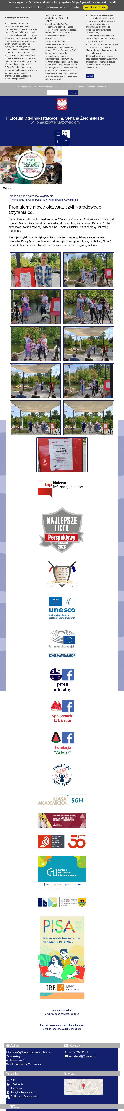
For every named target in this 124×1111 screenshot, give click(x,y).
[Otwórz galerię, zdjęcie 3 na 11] (35, 307)
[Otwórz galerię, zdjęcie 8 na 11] (89, 381)
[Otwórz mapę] (83, 1086)
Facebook (16, 1088)
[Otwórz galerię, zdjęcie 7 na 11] (35, 381)
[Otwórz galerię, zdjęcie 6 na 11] (89, 344)
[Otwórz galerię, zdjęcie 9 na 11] (35, 418)
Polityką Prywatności (82, 2)
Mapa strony (39, 87)
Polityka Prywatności (22, 1092)
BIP (12, 1080)
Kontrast (80, 87)
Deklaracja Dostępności (24, 1096)
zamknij (90, 76)
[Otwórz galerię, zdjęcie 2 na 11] (89, 270)
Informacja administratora (96, 87)
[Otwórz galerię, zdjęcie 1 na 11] (35, 270)
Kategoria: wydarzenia (40, 196)
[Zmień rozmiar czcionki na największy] (70, 86)
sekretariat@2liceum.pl (81, 1056)
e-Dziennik (16, 1084)
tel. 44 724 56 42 (78, 1052)
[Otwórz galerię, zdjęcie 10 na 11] (89, 418)
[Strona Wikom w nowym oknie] (14, 1106)
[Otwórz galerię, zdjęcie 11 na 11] (62, 455)
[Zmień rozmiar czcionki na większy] (63, 86)
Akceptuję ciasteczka (95, 7)
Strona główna (25, 87)
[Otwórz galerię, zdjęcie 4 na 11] (89, 307)
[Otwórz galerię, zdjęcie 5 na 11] (35, 344)
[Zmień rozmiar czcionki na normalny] (55, 86)
